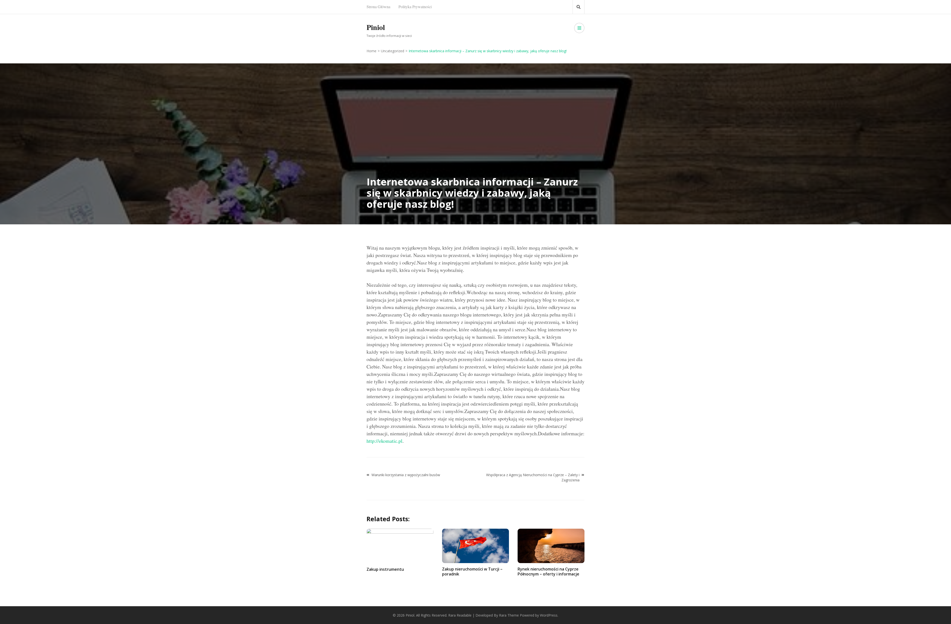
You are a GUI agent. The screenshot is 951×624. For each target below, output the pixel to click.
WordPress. (549, 615)
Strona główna (378, 6)
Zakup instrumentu (385, 569)
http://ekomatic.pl (384, 441)
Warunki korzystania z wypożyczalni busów (405, 474)
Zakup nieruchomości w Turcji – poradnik (472, 571)
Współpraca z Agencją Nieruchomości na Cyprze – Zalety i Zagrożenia (533, 477)
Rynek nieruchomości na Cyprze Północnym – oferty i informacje (548, 571)
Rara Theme (509, 615)
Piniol (376, 27)
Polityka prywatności (415, 6)
